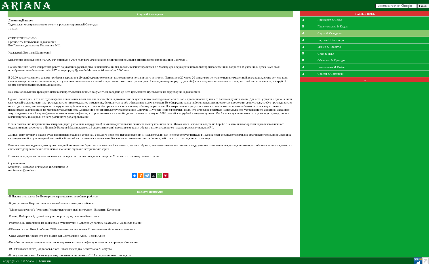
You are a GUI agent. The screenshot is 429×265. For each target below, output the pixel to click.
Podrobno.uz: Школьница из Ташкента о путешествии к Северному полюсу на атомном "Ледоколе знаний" (76, 222)
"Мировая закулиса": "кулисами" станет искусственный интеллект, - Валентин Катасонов (64, 209)
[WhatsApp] (159, 175)
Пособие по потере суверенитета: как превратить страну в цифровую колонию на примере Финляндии (73, 242)
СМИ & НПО (326, 53)
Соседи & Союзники (330, 73)
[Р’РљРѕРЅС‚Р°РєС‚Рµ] (134, 175)
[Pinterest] (165, 175)
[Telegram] (147, 175)
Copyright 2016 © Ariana (18, 261)
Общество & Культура (331, 60)
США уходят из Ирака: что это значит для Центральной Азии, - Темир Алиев (57, 235)
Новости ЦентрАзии (150, 191)
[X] (153, 175)
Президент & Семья (330, 19)
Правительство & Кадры (333, 26)
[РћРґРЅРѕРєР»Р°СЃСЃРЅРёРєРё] (140, 175)
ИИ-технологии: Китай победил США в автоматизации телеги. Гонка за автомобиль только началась (72, 229)
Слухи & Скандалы (150, 14)
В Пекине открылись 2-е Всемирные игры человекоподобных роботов (53, 196)
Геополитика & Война (331, 67)
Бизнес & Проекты (329, 46)
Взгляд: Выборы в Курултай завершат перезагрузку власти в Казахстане (54, 216)
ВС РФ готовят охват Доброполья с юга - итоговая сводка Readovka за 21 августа (60, 249)
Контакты (45, 261)
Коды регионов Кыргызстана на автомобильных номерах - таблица (51, 203)
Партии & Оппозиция (331, 40)
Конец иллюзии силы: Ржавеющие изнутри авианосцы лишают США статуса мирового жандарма (70, 255)
